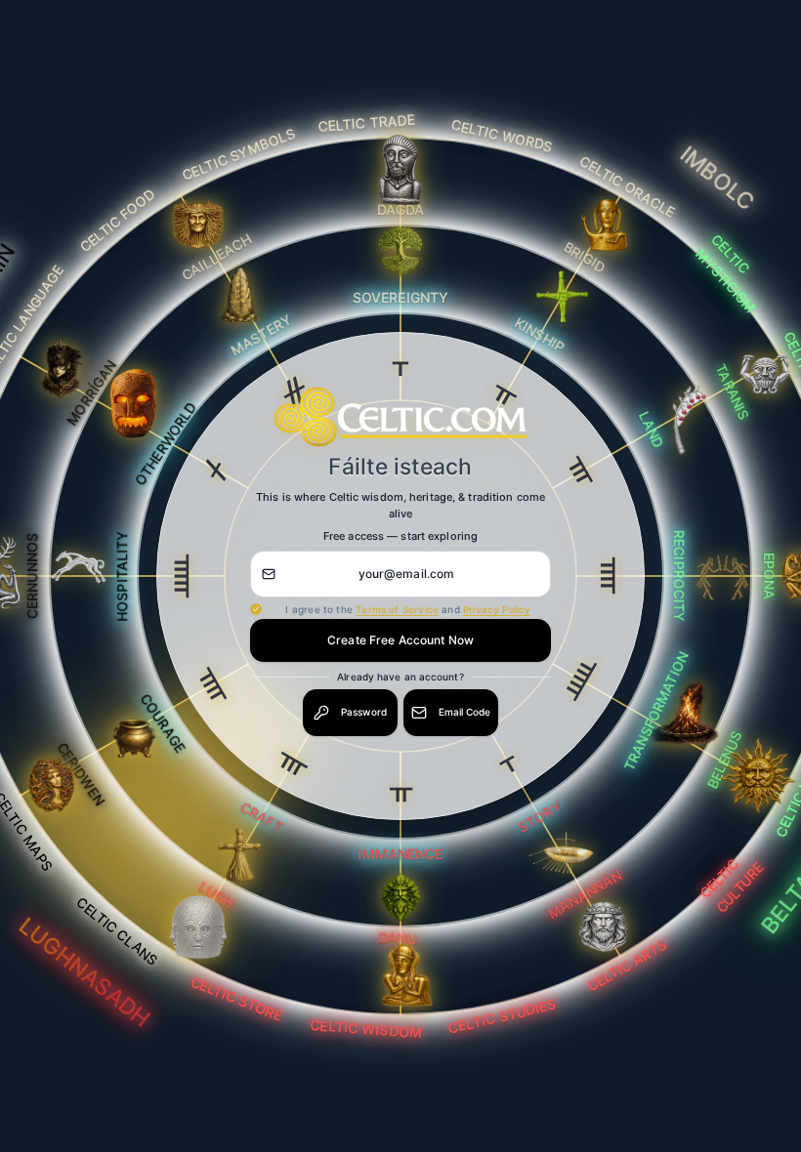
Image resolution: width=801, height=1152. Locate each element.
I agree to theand (407, 609)
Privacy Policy (497, 609)
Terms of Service (397, 609)
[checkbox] (256, 609)
